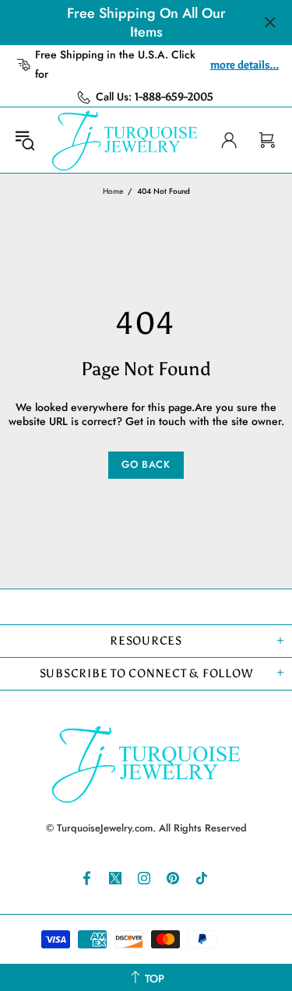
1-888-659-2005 (174, 97)
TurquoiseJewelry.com (125, 140)
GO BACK (146, 464)
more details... (244, 65)
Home (113, 191)
